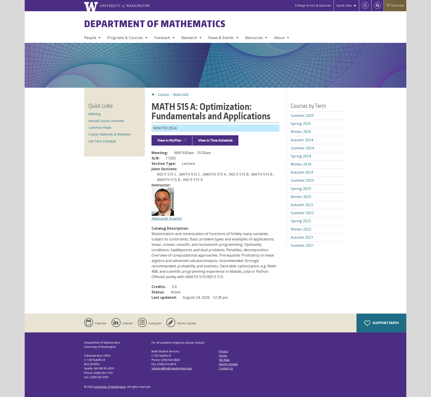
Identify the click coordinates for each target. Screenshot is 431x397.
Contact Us (226, 368)
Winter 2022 (301, 229)
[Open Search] (378, 5)
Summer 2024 (302, 148)
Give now (397, 5)
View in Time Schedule (215, 140)
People (90, 37)
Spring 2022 (301, 220)
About (279, 37)
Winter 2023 (301, 196)
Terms (223, 356)
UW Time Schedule (102, 141)
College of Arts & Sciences (313, 5)
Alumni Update (228, 364)
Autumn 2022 (302, 204)
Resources (254, 37)
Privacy (223, 351)
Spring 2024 (301, 156)
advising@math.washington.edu (172, 368)
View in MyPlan (169, 140)
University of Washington (110, 387)
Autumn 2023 (302, 172)
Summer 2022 (302, 212)
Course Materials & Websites (109, 134)
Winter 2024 (180, 94)
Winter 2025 (301, 131)
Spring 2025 (301, 123)
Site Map (224, 360)
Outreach (162, 37)
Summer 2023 (302, 180)
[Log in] (365, 5)
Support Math (385, 323)
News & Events (221, 37)
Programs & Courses (125, 37)
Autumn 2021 (302, 237)
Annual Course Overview (106, 121)
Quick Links (344, 5)
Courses (163, 94)
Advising (94, 114)
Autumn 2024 (302, 139)
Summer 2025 (302, 115)
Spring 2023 (301, 188)
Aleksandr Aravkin (167, 218)
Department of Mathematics (155, 23)
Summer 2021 (302, 245)
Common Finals (99, 127)
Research (189, 37)
